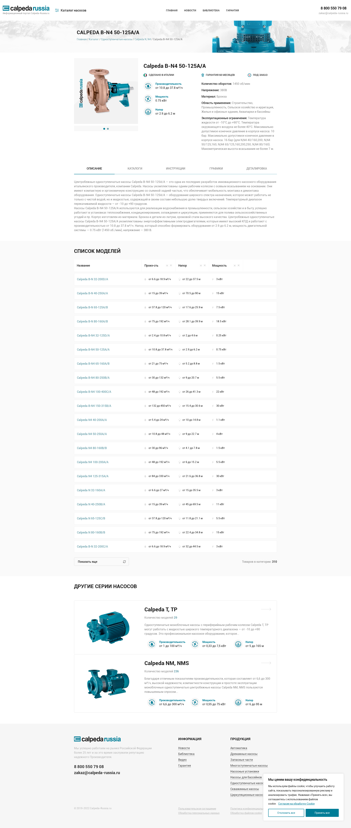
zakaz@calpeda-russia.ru (333, 13)
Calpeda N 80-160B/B (91, 532)
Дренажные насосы (244, 754)
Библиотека (211, 10)
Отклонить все (286, 812)
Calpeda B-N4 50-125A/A (93, 349)
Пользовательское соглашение (197, 808)
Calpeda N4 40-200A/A (92, 420)
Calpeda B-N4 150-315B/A (94, 406)
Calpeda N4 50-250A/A (92, 434)
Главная (172, 10)
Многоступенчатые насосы (249, 765)
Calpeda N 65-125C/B (91, 518)
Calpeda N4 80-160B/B (92, 448)
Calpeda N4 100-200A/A (92, 462)
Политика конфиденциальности (249, 808)
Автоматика (238, 748)
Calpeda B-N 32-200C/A (92, 546)
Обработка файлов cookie (246, 813)
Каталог (94, 39)
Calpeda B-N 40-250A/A (92, 293)
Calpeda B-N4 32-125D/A (93, 335)
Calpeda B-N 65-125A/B (92, 307)
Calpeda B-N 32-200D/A (92, 279)
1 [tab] (104, 129)
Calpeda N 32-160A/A (91, 490)
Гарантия (232, 10)
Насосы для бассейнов (246, 777)
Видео (182, 759)
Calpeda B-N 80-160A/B (92, 321)
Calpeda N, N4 (143, 39)
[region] (303, 797)
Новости (190, 10)
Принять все (322, 812)
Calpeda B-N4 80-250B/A (93, 377)
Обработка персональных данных (199, 813)
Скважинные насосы (244, 789)
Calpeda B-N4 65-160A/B (93, 363)
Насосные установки (244, 771)
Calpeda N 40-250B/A (91, 504)
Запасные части (241, 759)
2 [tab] (108, 129)
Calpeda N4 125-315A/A (92, 476)
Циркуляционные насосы (247, 795)
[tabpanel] (106, 91)
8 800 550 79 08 (333, 8)
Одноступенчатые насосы (116, 39)
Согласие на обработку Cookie (296, 803)
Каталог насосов (73, 10)
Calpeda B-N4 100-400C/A (94, 392)
